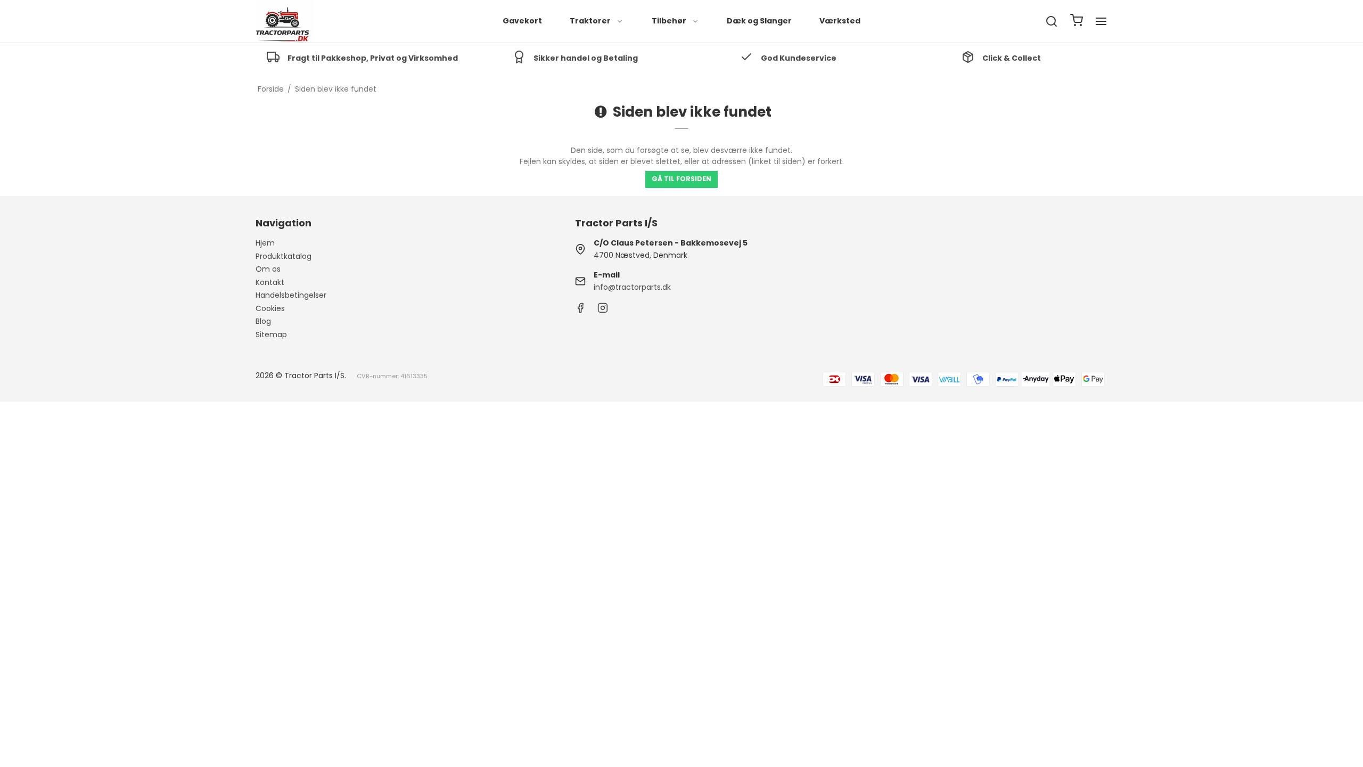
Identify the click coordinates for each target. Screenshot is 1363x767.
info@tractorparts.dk (632, 287)
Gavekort (522, 20)
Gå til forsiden (681, 178)
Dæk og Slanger (759, 20)
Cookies (270, 308)
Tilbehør (669, 20)
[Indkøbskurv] (1076, 21)
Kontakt (270, 282)
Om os (268, 269)
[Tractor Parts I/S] (284, 21)
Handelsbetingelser (291, 295)
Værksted (839, 20)
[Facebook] (580, 310)
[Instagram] (602, 310)
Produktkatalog (283, 256)
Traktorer (590, 20)
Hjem (265, 243)
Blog (263, 321)
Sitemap (271, 334)
